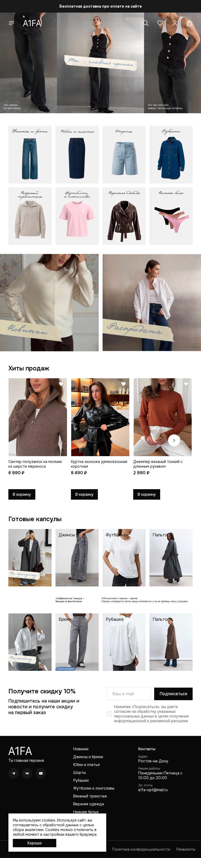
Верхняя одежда (88, 804)
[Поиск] (145, 23)
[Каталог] (11, 23)
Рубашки (81, 780)
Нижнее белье (86, 812)
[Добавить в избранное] (61, 384)
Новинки (80, 749)
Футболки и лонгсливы (93, 788)
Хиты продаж (28, 368)
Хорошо (34, 843)
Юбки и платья (86, 764)
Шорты (79, 772)
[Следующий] (174, 440)
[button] (160, 23)
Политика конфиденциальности (141, 849)
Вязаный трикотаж (90, 796)
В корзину (22, 494)
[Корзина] (189, 23)
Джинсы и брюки (88, 756)
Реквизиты (185, 849)
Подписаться (173, 694)
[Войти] (175, 23)
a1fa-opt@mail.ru (153, 789)
